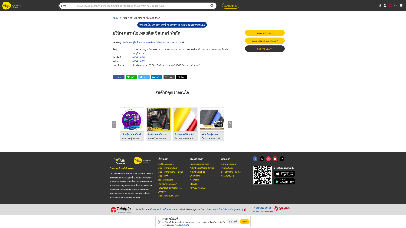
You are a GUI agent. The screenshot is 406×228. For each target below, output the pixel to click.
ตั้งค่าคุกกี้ (233, 221)
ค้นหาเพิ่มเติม (230, 5)
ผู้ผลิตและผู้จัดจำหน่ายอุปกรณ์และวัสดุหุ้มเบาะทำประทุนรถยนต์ (153, 42)
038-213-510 (138, 57)
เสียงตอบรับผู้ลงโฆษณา (167, 183)
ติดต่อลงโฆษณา (265, 33)
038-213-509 (138, 61)
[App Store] (285, 174)
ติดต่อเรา (225, 158)
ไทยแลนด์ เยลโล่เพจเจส (122, 168)
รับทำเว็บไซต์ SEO (197, 187)
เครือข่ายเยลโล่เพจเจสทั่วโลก (170, 187)
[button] (118, 77)
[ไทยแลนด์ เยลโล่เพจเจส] (262, 158)
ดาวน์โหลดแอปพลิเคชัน (284, 167)
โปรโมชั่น (193, 183)
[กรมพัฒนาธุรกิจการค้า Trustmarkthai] (263, 208)
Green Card (195, 175)
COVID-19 (162, 191)
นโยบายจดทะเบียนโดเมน (168, 195)
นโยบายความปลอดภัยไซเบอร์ (170, 171)
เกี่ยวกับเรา (163, 158)
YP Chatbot (194, 179)
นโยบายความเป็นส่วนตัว (168, 167)
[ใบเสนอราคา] (380, 6)
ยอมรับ (245, 221)
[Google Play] (285, 181)
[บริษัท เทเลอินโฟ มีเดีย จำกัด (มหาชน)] (121, 209)
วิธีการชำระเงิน (227, 175)
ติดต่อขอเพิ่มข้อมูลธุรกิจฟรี (265, 40)
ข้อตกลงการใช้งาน (165, 179)
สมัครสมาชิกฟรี (264, 48)
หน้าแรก (117, 17)
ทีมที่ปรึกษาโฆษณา (229, 163)
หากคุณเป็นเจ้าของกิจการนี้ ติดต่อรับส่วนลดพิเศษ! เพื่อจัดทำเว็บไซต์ (172, 24)
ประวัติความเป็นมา (166, 163)
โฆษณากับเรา (227, 167)
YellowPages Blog (197, 171)
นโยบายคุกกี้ (163, 175)
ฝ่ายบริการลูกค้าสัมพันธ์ (231, 171)
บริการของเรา (196, 158)
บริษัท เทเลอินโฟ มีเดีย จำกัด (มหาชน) (224, 209)
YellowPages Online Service (202, 167)
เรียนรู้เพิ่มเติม (183, 224)
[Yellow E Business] (255, 158)
